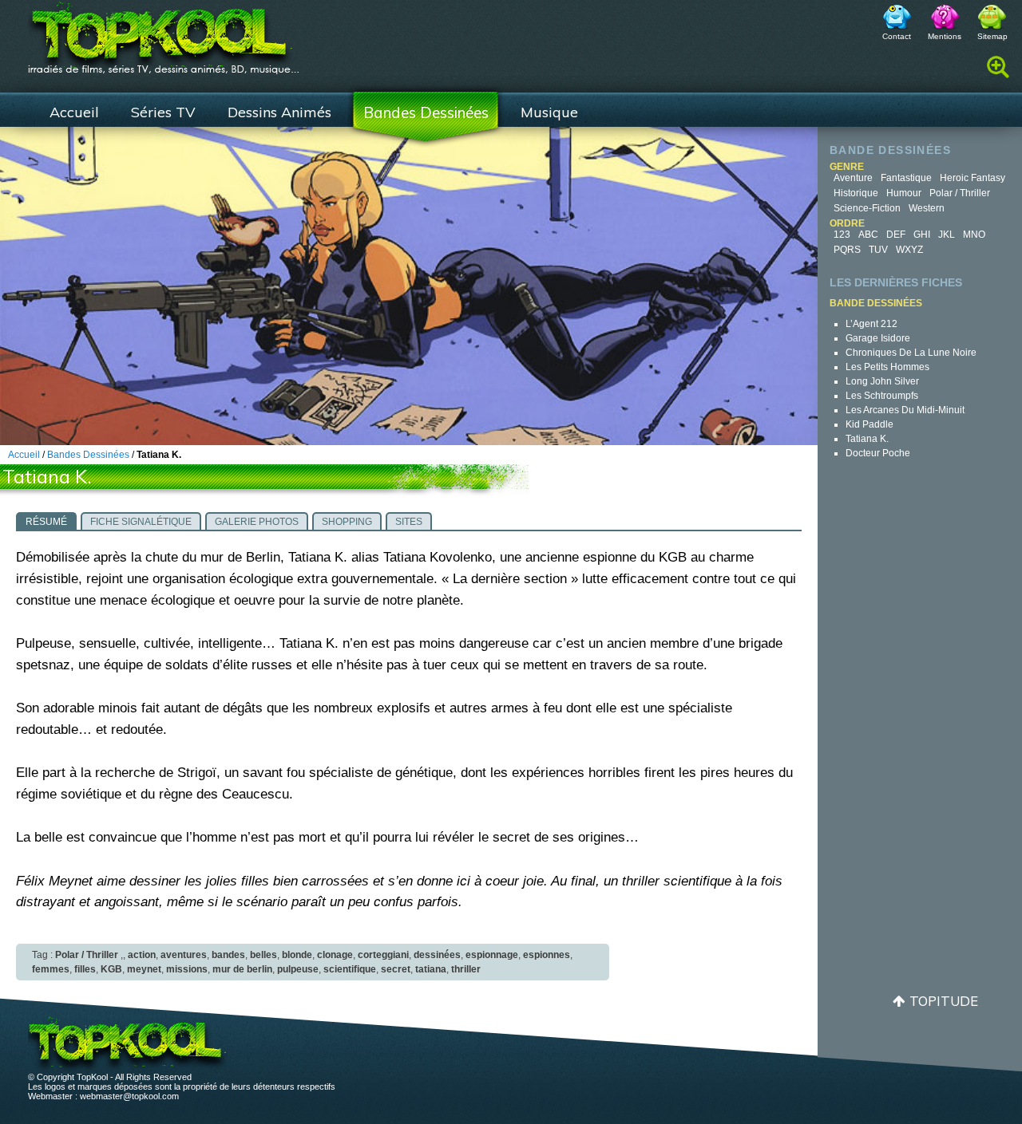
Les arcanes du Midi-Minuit (905, 410)
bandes (228, 954)
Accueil (74, 112)
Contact (896, 36)
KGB (111, 969)
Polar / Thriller (959, 193)
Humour (903, 193)
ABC (868, 234)
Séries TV (163, 112)
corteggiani (383, 954)
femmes (50, 969)
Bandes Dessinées (426, 112)
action (142, 954)
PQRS (847, 249)
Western (927, 208)
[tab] (46, 521)
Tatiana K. (867, 438)
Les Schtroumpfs (882, 395)
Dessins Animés (279, 112)
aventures (183, 954)
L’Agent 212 (871, 323)
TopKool (163, 32)
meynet (144, 969)
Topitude (943, 1000)
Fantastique (906, 177)
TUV (878, 249)
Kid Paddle (869, 424)
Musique (549, 112)
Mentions (944, 36)
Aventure (853, 177)
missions (187, 969)
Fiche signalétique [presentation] (141, 521)
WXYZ (909, 249)
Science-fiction (867, 208)
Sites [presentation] (408, 521)
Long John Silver (882, 381)
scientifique (349, 969)
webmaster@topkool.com (129, 1096)
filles (85, 969)
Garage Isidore (878, 338)
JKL (946, 234)
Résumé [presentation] (46, 521)
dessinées (437, 954)
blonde (297, 954)
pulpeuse (298, 969)
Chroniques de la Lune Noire (911, 352)
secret (395, 969)
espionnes (546, 954)
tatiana (430, 969)
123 (842, 234)
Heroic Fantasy (972, 177)
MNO (974, 234)
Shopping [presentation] (347, 521)
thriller (466, 969)
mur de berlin (242, 969)
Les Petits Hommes (887, 367)
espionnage (491, 954)
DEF (895, 234)
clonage (335, 954)
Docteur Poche (878, 453)
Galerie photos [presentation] (257, 521)
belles (263, 954)
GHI (921, 234)
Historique (856, 193)
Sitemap (992, 36)
